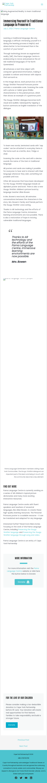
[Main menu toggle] (42, 4)
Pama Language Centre (25, 28)
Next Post (23, 746)
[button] (12, 725)
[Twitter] (21, 778)
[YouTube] (26, 778)
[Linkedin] (31, 778)
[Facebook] (16, 778)
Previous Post (23, 740)
